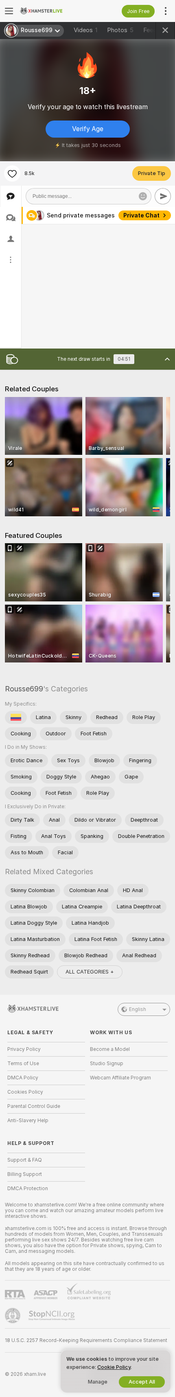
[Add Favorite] (12, 173)
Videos (85, 30)
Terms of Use (23, 1063)
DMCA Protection (27, 1188)
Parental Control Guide (33, 1106)
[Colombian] (16, 717)
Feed (150, 30)
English (137, 1009)
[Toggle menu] (9, 11)
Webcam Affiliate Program (120, 1078)
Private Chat (141, 215)
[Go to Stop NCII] (52, 1315)
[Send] (163, 196)
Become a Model (110, 1049)
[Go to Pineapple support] (13, 1315)
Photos (120, 30)
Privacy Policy (24, 1049)
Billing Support (24, 1174)
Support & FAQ (24, 1160)
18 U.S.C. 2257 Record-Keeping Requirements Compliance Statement (86, 1340)
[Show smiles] (143, 196)
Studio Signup (106, 1063)
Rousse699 (24, 688)
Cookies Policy (25, 1092)
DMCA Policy (22, 1078)
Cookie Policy (114, 1367)
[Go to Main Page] (53, 11)
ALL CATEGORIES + (90, 972)
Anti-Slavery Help (27, 1120)
